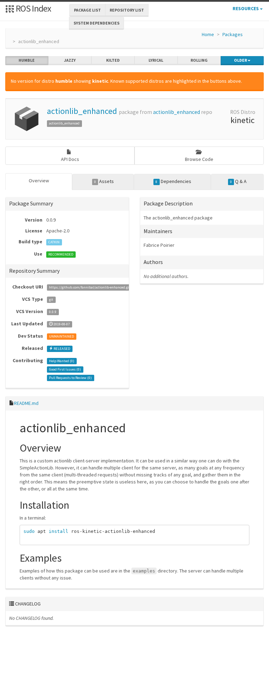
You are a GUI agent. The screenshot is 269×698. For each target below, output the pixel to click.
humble (27, 60)
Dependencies (173, 181)
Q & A (238, 181)
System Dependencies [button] (96, 23)
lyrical (156, 60)
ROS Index (32, 8)
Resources (246, 8)
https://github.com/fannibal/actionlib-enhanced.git (89, 287)
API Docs (70, 159)
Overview (39, 180)
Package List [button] (87, 10)
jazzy (70, 60)
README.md (26, 403)
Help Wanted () (61, 361)
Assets (104, 181)
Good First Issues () (65, 369)
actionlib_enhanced (82, 111)
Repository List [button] (127, 10)
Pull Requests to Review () (70, 377)
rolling (199, 60)
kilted (113, 60)
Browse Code (199, 159)
